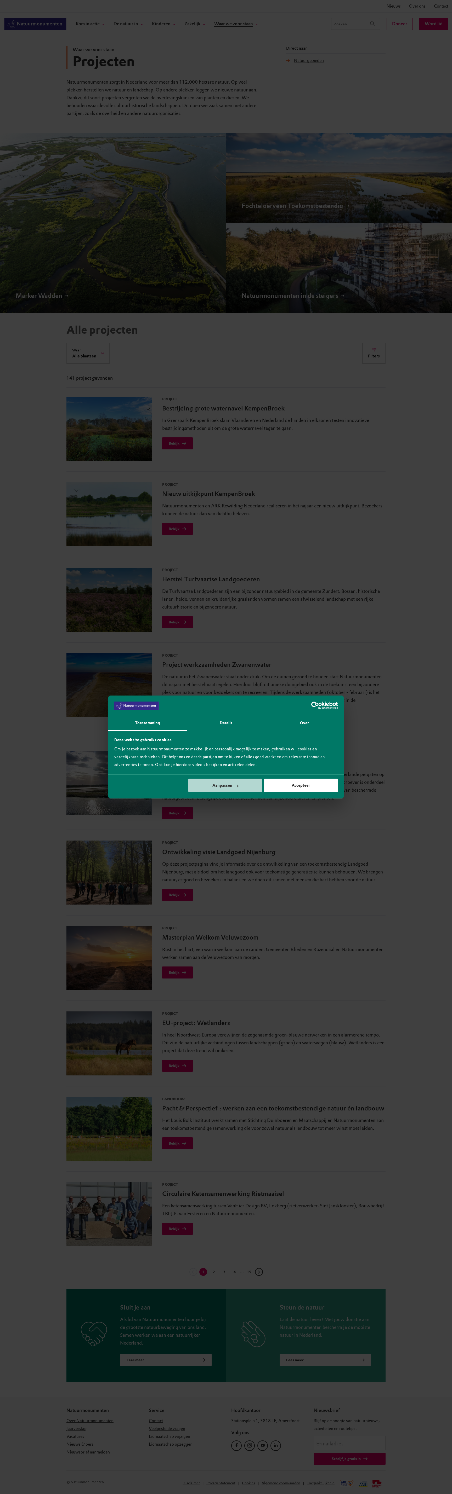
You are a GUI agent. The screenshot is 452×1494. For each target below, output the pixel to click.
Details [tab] (226, 723)
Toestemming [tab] (147, 723)
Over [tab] (304, 723)
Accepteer (301, 785)
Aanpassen (222, 785)
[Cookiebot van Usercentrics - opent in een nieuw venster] (315, 706)
